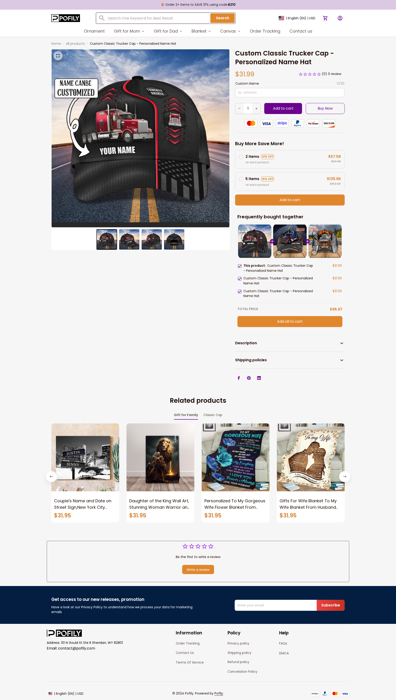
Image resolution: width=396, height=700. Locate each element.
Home (56, 43)
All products (75, 43)
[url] (218, 693)
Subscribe (330, 605)
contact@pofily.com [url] (76, 648)
